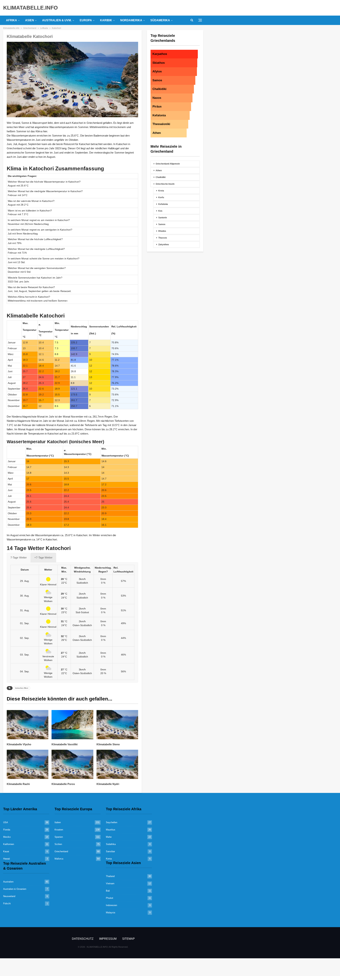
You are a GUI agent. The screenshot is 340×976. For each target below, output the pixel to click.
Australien (8, 881)
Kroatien (59, 829)
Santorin (162, 217)
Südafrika (111, 844)
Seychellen (111, 822)
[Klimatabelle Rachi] (27, 764)
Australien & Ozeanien (14, 889)
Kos (160, 211)
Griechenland (61, 851)
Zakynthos (163, 244)
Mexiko (7, 837)
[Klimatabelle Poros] (72, 764)
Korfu (161, 197)
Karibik (106, 20)
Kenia (109, 858)
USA (5, 822)
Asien (29, 20)
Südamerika (160, 20)
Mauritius (110, 829)
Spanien (59, 837)
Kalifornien (8, 844)
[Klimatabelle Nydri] (117, 764)
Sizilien (58, 844)
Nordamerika (131, 20)
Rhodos (162, 231)
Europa (86, 20)
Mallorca (59, 858)
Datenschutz (83, 938)
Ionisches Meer (21, 688)
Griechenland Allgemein (168, 164)
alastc (134, 115)
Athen (159, 170)
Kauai (6, 851)
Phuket (109, 898)
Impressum (108, 938)
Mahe (109, 837)
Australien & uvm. (57, 20)
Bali (108, 890)
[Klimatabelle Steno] (117, 724)
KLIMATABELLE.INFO (30, 8)
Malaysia (110, 912)
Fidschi (7, 903)
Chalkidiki (161, 177)
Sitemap (128, 938)
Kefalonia (163, 204)
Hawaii (6, 858)
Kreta (161, 190)
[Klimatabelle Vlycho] (27, 724)
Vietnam (110, 883)
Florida (6, 829)
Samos (161, 224)
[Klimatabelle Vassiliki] (72, 724)
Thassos (162, 238)
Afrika (11, 20)
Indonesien (111, 905)
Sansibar (110, 851)
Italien (58, 822)
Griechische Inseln (165, 184)
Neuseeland (9, 896)
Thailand (110, 876)
